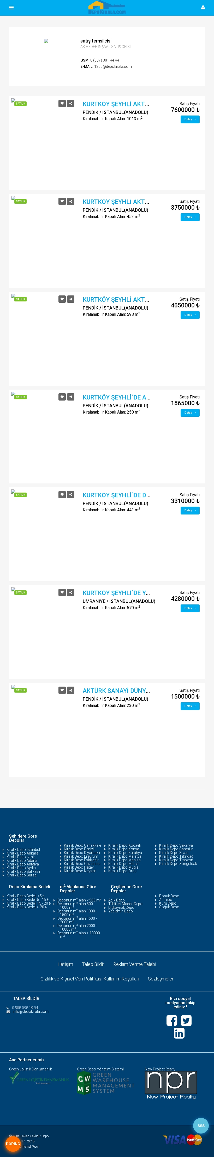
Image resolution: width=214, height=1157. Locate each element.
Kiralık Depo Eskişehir (81, 860)
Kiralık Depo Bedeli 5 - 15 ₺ (28, 900)
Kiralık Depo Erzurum (81, 856)
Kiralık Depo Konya (123, 849)
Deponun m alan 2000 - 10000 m (77, 927)
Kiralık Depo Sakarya (176, 845)
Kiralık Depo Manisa (124, 860)
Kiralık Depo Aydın (21, 868)
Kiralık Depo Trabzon (176, 860)
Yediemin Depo (120, 911)
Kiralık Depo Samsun (176, 849)
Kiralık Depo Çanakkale (82, 845)
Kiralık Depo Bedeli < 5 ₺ (25, 896)
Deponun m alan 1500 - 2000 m (77, 920)
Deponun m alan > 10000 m (78, 935)
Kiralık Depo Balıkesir (23, 871)
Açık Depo (116, 900)
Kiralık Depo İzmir (21, 857)
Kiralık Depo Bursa (22, 875)
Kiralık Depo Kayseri (80, 871)
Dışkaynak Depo (121, 907)
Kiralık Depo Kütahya (125, 853)
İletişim (65, 964)
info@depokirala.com (31, 1011)
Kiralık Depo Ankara (22, 853)
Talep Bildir (93, 964)
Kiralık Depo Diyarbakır (82, 853)
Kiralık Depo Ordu (122, 871)
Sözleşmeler (161, 979)
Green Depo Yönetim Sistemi (100, 1069)
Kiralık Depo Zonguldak (178, 864)
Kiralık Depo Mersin (124, 864)
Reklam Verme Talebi (134, 964)
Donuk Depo (169, 896)
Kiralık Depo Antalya (23, 864)
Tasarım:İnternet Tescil (24, 1146)
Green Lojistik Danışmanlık (30, 1069)
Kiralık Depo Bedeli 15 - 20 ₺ (29, 903)
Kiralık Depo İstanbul (23, 849)
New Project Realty (160, 1069)
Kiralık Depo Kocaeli (124, 845)
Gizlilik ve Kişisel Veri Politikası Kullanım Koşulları (89, 979)
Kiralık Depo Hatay (79, 867)
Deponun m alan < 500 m (79, 900)
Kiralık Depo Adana (22, 860)
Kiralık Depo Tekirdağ (176, 856)
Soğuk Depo (169, 907)
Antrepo (165, 900)
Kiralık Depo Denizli (79, 849)
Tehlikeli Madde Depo (125, 904)
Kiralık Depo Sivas (173, 853)
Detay (189, 119)
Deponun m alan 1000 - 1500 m (77, 913)
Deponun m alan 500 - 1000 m (76, 906)
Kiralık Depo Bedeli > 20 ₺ (27, 907)
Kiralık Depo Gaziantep (82, 864)
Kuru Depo (167, 903)
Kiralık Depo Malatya (124, 856)
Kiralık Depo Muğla (123, 867)
